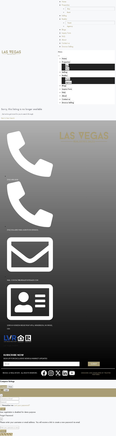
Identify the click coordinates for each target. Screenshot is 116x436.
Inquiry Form (66, 33)
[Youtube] (72, 373)
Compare (3, 386)
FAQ (63, 36)
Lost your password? (22, 405)
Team (69, 23)
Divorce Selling (67, 46)
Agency (70, 26)
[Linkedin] (65, 373)
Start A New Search (8, 118)
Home (64, 1)
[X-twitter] (58, 373)
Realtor (64, 19)
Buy (68, 9)
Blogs (64, 29)
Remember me (8, 405)
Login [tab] (6, 390)
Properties (66, 5)
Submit (3, 431)
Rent (68, 12)
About (64, 40)
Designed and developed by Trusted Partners (96, 374)
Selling (64, 15)
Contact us (66, 43)
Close (10, 387)
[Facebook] (44, 373)
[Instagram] (51, 373)
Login (2, 409)
